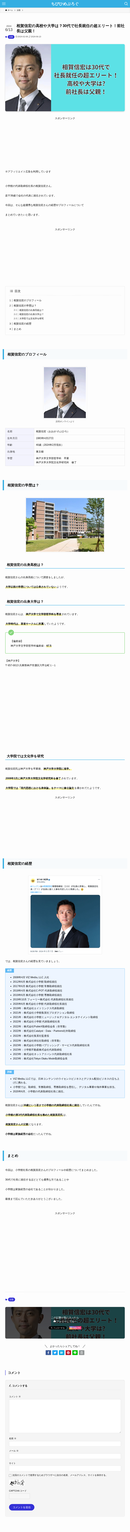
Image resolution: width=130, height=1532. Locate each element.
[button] (48, 1352)
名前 (12, 1438)
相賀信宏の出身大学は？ (31, 314)
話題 (11, 37)
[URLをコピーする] (81, 1352)
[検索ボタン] (126, 4)
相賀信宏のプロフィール (28, 300)
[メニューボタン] (4, 4)
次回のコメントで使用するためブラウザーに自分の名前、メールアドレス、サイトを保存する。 (60, 1475)
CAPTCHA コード (18, 1490)
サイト (12, 1463)
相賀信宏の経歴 (22, 323)
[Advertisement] (65, 142)
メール (14, 1450)
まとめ (17, 329)
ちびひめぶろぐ (65, 4)
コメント (15, 1396)
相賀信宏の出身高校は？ (31, 310)
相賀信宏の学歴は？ (25, 305)
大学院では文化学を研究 (31, 318)
